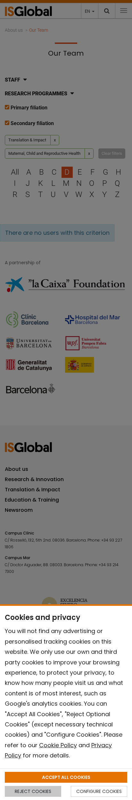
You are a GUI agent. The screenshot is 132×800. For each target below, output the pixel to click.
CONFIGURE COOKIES (99, 791)
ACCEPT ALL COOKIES (66, 777)
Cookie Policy (58, 745)
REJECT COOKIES (33, 791)
